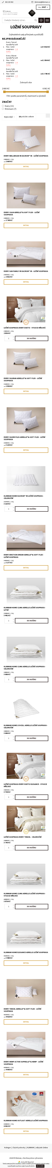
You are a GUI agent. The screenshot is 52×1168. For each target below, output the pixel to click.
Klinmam (10, 109)
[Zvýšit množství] (14, 337)
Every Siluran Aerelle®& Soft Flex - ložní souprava (12, 60)
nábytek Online (42, 1148)
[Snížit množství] (14, 340)
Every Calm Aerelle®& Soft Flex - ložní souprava (12, 74)
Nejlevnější (8, 117)
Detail (26, 166)
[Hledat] (36, 20)
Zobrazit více (26, 82)
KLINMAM (30, 1148)
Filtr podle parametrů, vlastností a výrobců (26, 95)
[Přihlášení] (41, 20)
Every (9, 106)
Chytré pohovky (19, 1148)
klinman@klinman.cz (42, 2)
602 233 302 (9, 2)
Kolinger (7, 1148)
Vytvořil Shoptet (27, 1162)
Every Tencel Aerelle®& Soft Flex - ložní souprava (12, 47)
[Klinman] (26, 13)
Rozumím (40, 1166)
